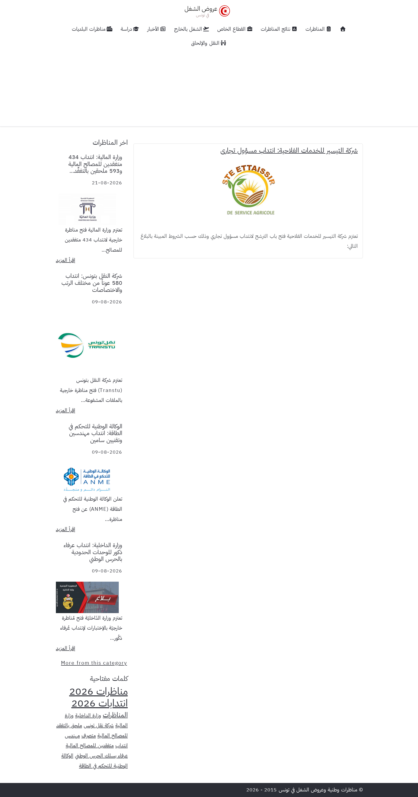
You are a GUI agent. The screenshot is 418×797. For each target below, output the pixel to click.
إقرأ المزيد (65, 260)
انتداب (121, 745)
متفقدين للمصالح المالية (90, 745)
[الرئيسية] (343, 29)
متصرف (89, 735)
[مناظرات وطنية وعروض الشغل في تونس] (206, 11)
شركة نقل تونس (99, 725)
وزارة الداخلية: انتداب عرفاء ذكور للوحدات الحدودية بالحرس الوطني (93, 552)
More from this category (94, 663)
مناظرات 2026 (98, 691)
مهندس (72, 735)
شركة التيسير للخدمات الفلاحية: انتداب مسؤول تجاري (289, 150)
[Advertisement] (209, 86)
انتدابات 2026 (99, 703)
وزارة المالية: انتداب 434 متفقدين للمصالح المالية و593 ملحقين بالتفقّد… (95, 164)
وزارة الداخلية (88, 715)
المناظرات (115, 715)
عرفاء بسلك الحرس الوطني (101, 755)
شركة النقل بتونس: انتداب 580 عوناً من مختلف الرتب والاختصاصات (91, 282)
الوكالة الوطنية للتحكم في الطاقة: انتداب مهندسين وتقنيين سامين (95, 433)
